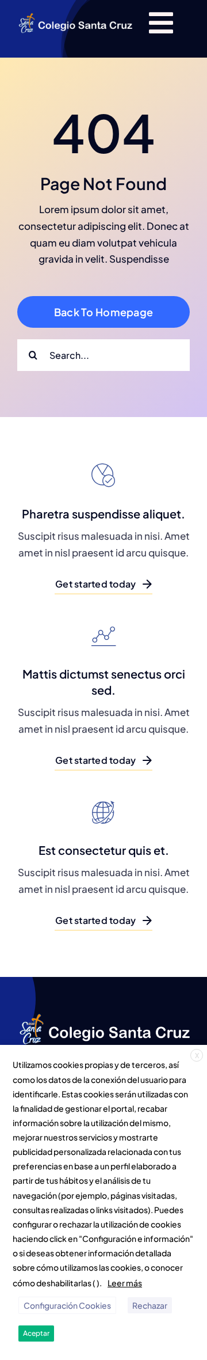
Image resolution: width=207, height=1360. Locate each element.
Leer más (125, 1283)
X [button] (197, 1055)
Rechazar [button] (149, 1305)
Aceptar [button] (36, 1333)
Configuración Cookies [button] (67, 1305)
